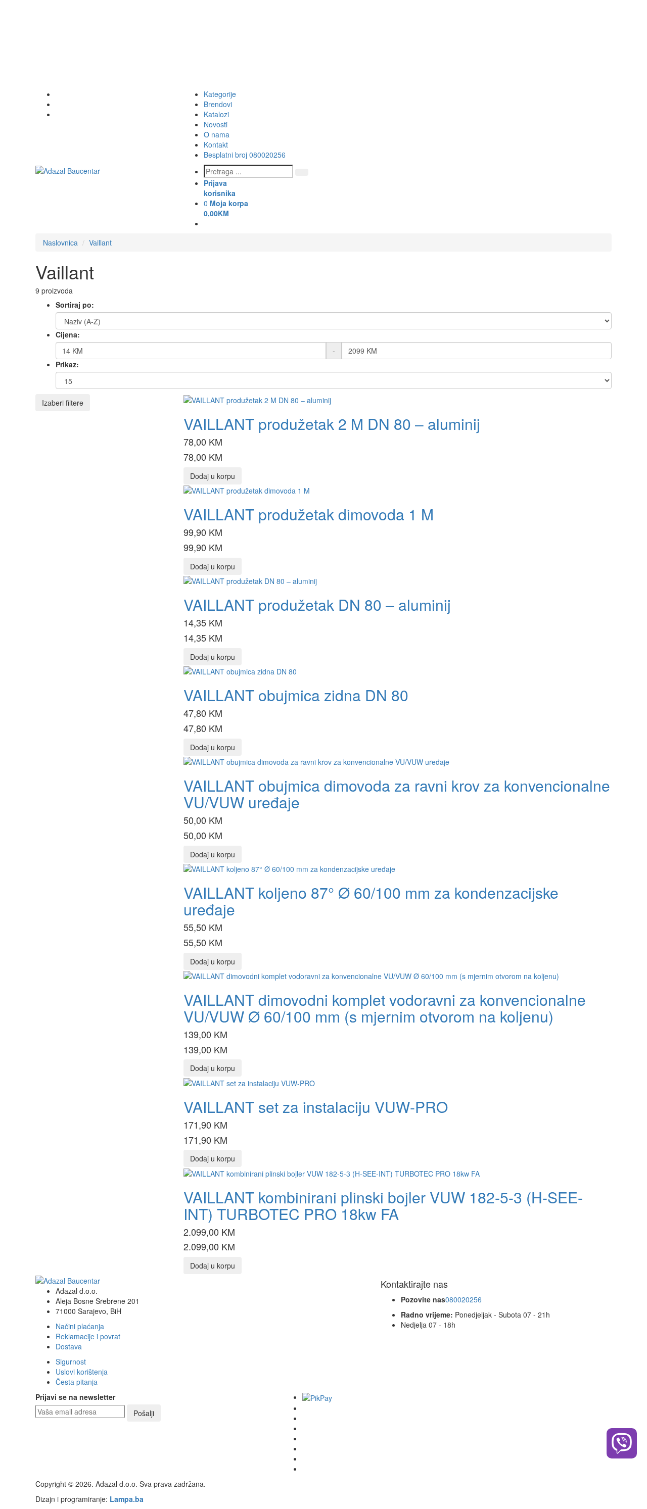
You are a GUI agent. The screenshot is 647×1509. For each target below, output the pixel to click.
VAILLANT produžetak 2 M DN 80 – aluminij (331, 423)
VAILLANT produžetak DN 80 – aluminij (317, 604)
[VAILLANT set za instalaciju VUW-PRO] (249, 1082)
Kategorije (220, 94)
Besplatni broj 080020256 (245, 155)
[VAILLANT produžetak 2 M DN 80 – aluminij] (257, 399)
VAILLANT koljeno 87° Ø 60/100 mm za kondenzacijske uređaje (371, 901)
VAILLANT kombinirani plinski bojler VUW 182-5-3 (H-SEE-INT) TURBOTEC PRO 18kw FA (383, 1205)
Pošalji (143, 1413)
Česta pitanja (77, 1382)
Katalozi (216, 114)
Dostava (69, 1346)
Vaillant (100, 242)
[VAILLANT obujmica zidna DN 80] (240, 670)
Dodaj (212, 476)
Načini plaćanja (80, 1326)
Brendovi (218, 104)
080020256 (463, 1299)
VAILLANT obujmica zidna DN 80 (295, 695)
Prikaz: (67, 364)
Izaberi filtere (62, 403)
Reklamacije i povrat (88, 1336)
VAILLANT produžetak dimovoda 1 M (308, 514)
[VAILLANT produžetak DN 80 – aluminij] (250, 580)
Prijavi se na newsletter (75, 1397)
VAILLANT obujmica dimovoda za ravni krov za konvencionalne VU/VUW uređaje (396, 793)
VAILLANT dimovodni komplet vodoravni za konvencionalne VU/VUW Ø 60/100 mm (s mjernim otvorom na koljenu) (384, 1008)
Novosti (215, 124)
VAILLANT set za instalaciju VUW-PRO (315, 1106)
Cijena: (68, 334)
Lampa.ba (127, 1499)
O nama (216, 134)
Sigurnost (71, 1361)
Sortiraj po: (75, 305)
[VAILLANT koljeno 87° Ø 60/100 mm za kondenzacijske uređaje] (289, 868)
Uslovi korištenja (82, 1372)
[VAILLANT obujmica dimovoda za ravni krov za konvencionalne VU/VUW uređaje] (316, 761)
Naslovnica (60, 242)
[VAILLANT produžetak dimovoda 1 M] (246, 489)
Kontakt (216, 144)
